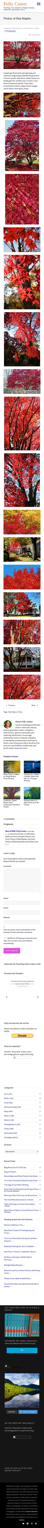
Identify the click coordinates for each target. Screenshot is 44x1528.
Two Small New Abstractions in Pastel (18, 1200)
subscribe (22, 941)
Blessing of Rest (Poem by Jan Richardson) (20, 1195)
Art (8, 1094)
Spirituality (10, 1133)
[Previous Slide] (6, 996)
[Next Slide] (37, 996)
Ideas (9, 1116)
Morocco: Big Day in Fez (14, 1225)
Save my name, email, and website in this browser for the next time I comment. (19, 931)
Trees (20, 712)
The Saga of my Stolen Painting (16, 1185)
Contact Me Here (31, 1512)
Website (7, 917)
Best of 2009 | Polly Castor (15, 831)
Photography (10, 31)
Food (8, 1103)
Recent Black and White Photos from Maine (21, 1176)
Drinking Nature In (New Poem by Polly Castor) (31, 802)
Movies (9, 1120)
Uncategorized (11, 1137)
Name (6, 898)
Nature (14, 712)
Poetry (9, 1129)
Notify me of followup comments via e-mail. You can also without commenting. (20, 941)
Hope (8, 1111)
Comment (7, 866)
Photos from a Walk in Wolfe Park (18, 1278)
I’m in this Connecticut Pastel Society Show (21, 1180)
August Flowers (10, 1172)
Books (8, 1098)
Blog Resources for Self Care (15, 1167)
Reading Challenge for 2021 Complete (20, 1246)
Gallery (21, 1520)
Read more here (21, 748)
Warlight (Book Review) (14, 1265)
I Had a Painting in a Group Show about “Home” (19, 1205)
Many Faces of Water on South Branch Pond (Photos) (11, 776)
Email (6, 908)
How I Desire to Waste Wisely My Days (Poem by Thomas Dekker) (21, 1190)
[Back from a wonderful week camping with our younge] (22, 1390)
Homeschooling (12, 1107)
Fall (9, 712)
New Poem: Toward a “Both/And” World (20, 1252)
